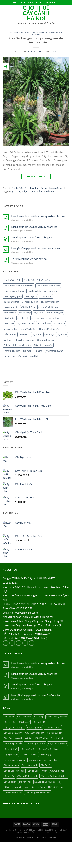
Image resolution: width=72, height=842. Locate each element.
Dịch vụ (17, 830)
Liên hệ (57, 832)
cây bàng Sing (50, 291)
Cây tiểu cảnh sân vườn (14, 760)
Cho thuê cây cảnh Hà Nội (36, 13)
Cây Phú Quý (45, 754)
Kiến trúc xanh (10, 334)
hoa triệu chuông (28, 329)
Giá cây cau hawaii (12, 787)
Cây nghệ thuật (11, 749)
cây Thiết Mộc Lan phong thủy (45, 318)
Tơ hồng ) (38, 350)
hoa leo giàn (59, 323)
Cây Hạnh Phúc (28, 307)
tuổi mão (41, 191)
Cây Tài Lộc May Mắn (37, 770)
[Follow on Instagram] (12, 643)
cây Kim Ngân (10, 312)
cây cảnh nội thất (17, 191)
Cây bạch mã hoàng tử (14, 727)
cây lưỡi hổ (39, 312)
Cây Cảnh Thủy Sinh (13, 732)
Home (7, 830)
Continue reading (36, 176)
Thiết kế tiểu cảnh (56, 787)
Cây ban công (10, 722)
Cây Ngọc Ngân (11, 754)
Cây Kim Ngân (57, 738)
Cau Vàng (38, 716)
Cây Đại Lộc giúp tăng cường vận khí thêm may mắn (36, 40)
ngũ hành (8, 340)
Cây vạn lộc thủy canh (27, 776)
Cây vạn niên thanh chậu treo (53, 776)
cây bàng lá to (35, 291)
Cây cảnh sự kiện (30, 301)
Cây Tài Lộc (45, 765)
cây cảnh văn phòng (50, 301)
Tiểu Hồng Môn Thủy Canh (37, 792)
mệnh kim (36, 334)
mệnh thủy (62, 334)
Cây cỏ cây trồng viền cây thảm (18, 738)
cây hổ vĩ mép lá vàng (48, 307)
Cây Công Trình (34, 727)
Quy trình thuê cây (45, 340)
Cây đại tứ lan (10, 781)
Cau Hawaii (9, 716)
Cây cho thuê (46, 296)
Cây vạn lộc (9, 776)
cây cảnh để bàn (11, 307)
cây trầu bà (9, 323)
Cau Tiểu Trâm (24, 716)
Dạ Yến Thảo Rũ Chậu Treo (47, 781)
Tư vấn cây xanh (56, 188)
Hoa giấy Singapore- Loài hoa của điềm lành (36, 248)
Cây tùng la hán (57, 770)
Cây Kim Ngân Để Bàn (35, 743)
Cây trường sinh (11, 765)
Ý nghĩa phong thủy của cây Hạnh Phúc (21, 356)
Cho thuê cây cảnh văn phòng (36, 280)
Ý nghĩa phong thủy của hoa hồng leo (32, 237)
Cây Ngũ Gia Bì (27, 749)
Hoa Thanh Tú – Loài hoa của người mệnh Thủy (38, 216)
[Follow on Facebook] (5, 643)
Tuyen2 (53, 51)
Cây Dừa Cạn (41, 738)
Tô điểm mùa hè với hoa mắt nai (29, 258)
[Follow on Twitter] (18, 643)
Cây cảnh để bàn (54, 732)
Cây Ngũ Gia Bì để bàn (48, 749)
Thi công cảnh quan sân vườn (17, 345)
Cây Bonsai (24, 722)
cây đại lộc (31, 191)
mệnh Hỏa (24, 334)
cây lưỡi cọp (25, 312)
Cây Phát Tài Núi (28, 754)
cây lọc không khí (55, 312)
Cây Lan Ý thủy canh (57, 743)
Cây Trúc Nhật (50, 760)
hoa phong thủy (11, 329)
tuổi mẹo (50, 191)
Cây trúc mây (34, 760)
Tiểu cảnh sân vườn (43, 345)
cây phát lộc (9, 318)
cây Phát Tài (22, 318)
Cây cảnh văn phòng (34, 732)
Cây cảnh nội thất (53, 727)
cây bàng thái (31, 296)
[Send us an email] (25, 643)
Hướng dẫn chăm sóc (49, 329)
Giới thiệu (29, 830)
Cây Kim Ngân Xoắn (13, 743)
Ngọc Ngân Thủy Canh (34, 787)
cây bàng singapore (13, 296)
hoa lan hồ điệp (44, 323)
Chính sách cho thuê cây (15, 291)
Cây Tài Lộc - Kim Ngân (14, 770)
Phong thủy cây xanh (43, 32)
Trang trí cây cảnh (12, 350)
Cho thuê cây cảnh (19, 32)
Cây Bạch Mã (39, 722)
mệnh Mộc (49, 334)
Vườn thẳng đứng (54, 350)
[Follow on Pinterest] (31, 643)
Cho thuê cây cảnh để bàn (48, 285)
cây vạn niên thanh (25, 323)
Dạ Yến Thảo (25, 781)
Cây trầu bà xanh (29, 765)
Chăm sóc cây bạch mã (56, 716)
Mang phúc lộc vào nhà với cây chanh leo (34, 226)
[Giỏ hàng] (67, 11)
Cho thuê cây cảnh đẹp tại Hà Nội (18, 285)
